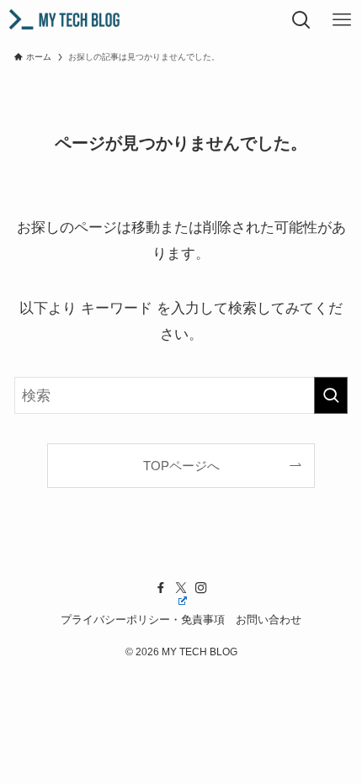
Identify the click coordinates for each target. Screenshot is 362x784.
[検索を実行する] (331, 395)
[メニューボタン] (342, 20)
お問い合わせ (268, 619)
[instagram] (201, 588)
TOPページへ (181, 465)
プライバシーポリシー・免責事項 (143, 619)
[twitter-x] (181, 588)
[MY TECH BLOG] (64, 20)
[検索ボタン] (301, 20)
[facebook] (160, 588)
